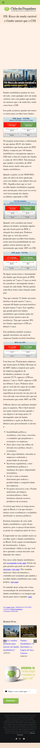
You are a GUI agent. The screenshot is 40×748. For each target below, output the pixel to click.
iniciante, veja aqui (11, 569)
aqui (30, 596)
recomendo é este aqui (16, 562)
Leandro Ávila (10, 607)
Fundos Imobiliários (16, 609)
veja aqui (14, 581)
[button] (4, 641)
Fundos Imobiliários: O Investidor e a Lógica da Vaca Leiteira (27, 646)
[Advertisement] (20, 46)
